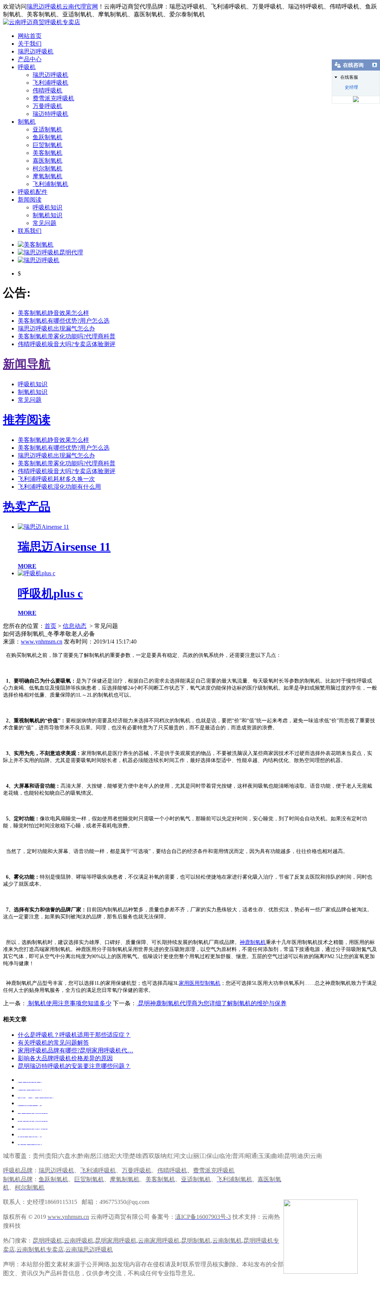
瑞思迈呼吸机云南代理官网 (62, 6)
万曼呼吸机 (47, 106)
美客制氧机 (47, 153)
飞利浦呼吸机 (50, 82)
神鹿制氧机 (253, 942)
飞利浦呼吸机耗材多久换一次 (56, 479)
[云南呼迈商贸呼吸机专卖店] (41, 22)
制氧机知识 (47, 215)
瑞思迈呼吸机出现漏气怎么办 (56, 328)
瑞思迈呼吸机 (35, 51)
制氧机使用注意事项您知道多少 (69, 1003)
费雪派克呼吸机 (53, 98)
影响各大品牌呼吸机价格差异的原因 (65, 1058)
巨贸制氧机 (47, 145)
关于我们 (30, 43)
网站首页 (30, 36)
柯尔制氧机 (47, 168)
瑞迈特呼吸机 (50, 114)
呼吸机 (27, 67)
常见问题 (44, 223)
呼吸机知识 (47, 207)
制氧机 (27, 121)
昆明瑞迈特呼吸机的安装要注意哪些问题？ (74, 1066)
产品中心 (30, 59)
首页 (50, 626)
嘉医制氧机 (47, 160)
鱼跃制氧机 (47, 137)
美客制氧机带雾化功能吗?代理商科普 (66, 336)
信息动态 (74, 626)
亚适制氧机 (47, 129)
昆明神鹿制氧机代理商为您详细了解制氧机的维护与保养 (211, 1003)
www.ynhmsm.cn (41, 641)
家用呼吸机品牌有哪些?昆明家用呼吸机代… (75, 1050)
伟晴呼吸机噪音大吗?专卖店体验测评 (66, 344)
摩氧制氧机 (47, 176)
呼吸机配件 (33, 192)
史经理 (351, 87)
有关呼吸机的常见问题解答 (53, 1042)
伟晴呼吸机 (47, 90)
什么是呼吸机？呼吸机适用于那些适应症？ (74, 1035)
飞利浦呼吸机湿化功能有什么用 (59, 487)
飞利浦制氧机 (50, 184)
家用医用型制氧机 (199, 983)
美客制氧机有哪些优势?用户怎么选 (63, 321)
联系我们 (30, 231)
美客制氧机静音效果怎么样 (53, 313)
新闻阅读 (30, 199)
